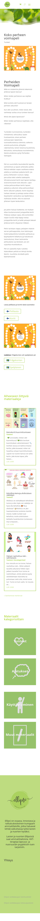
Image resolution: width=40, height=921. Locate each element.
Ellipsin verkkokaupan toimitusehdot (17, 897)
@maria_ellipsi (15, 881)
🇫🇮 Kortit (11, 318)
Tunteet (7, 42)
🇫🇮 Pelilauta (12, 311)
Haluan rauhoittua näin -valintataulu (16, 557)
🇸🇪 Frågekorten (14, 360)
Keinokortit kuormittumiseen (18, 432)
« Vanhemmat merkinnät (13, 596)
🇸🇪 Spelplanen (13, 367)
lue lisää (10, 461)
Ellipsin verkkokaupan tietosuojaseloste (18, 903)
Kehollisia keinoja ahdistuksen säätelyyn (19, 494)
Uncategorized (19, 560)
